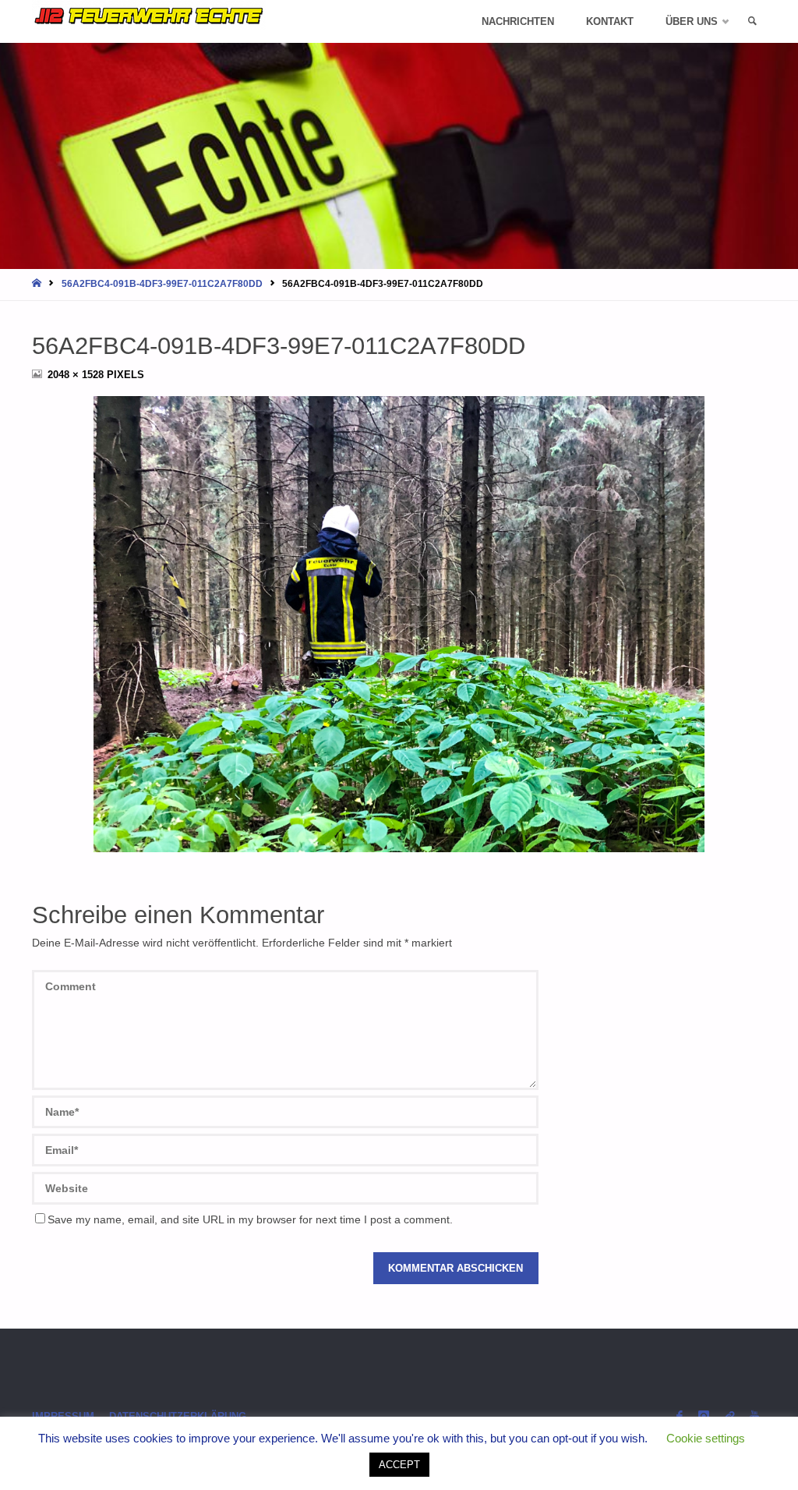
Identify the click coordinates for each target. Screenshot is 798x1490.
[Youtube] (754, 1417)
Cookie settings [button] (705, 1438)
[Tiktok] (729, 1417)
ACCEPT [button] (399, 1465)
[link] (752, 21)
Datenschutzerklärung (177, 1416)
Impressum (63, 1416)
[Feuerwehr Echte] (149, 15)
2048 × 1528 (77, 374)
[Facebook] (679, 1417)
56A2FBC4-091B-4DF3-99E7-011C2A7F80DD (162, 283)
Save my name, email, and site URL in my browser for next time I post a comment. (250, 1219)
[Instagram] (703, 1417)
